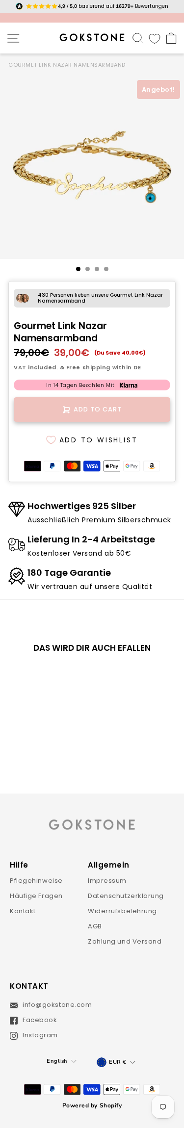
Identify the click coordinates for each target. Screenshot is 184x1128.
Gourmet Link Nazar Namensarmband (67, 65)
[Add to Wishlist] (61, 677)
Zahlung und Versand (125, 941)
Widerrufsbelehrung (122, 911)
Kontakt (23, 911)
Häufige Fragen (36, 895)
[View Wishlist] (154, 38)
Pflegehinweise (36, 880)
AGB (95, 926)
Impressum (107, 880)
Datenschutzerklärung (126, 895)
